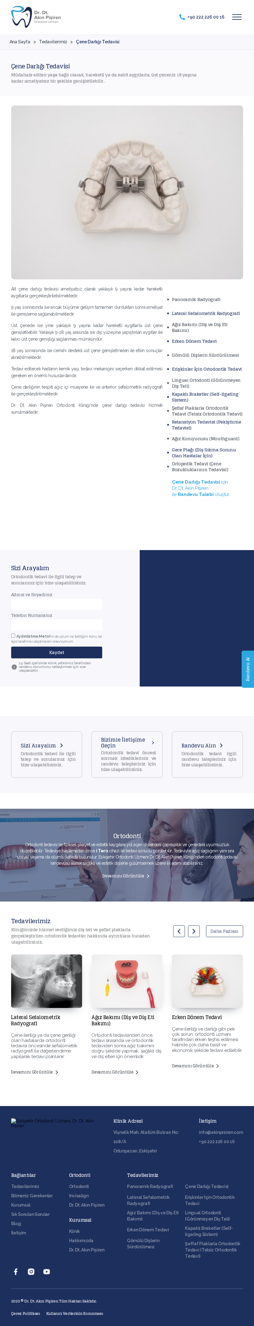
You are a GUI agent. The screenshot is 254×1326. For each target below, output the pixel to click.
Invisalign (79, 1195)
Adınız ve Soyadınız (31, 594)
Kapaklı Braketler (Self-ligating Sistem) (205, 397)
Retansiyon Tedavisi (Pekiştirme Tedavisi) (206, 425)
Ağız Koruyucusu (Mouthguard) (205, 438)
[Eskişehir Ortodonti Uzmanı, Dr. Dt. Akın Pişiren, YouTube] (46, 1271)
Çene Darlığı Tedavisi (207, 1186)
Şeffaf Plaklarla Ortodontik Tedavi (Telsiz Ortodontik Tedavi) (207, 411)
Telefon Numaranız (31, 615)
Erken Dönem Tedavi (194, 341)
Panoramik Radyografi (196, 299)
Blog (16, 1223)
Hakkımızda (81, 1240)
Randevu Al (248, 669)
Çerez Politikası (25, 1313)
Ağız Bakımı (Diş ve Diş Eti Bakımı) (200, 327)
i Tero (102, 850)
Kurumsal (21, 1205)
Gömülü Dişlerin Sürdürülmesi (205, 355)
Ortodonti (79, 1186)
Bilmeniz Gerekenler (32, 1195)
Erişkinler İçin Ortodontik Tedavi (207, 369)
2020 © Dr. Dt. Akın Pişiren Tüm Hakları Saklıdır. (54, 1301)
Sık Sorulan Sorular (30, 1214)
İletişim (18, 1232)
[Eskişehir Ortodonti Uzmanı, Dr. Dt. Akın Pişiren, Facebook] (15, 1271)
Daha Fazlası (224, 931)
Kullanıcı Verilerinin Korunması (74, 1313)
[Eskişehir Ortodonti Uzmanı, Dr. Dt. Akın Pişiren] (36, 17)
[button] (179, 931)
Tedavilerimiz (25, 1186)
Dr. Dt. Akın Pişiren (86, 1205)
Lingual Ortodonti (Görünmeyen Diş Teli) (206, 383)
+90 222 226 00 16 (216, 1141)
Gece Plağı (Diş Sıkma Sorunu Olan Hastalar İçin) (204, 452)
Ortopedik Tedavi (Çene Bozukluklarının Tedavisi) (200, 466)
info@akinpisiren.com (221, 1132)
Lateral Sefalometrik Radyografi (206, 313)
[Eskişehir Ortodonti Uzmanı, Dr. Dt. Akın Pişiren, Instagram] (31, 1271)
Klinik (74, 1231)
